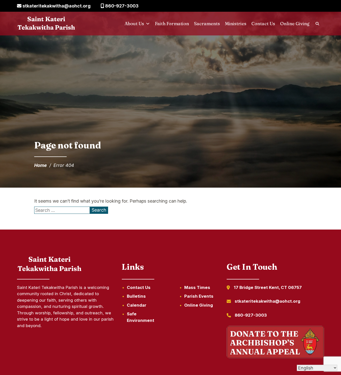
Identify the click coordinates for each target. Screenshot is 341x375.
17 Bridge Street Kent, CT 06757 (268, 287)
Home (40, 165)
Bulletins (136, 296)
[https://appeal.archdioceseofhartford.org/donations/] (275, 343)
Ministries (235, 23)
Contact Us (263, 23)
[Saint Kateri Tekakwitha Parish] (46, 24)
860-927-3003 (121, 5)
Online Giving (295, 23)
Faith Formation (172, 23)
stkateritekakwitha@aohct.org (56, 5)
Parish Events (198, 296)
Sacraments (207, 23)
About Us (134, 23)
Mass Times (197, 287)
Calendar (136, 305)
